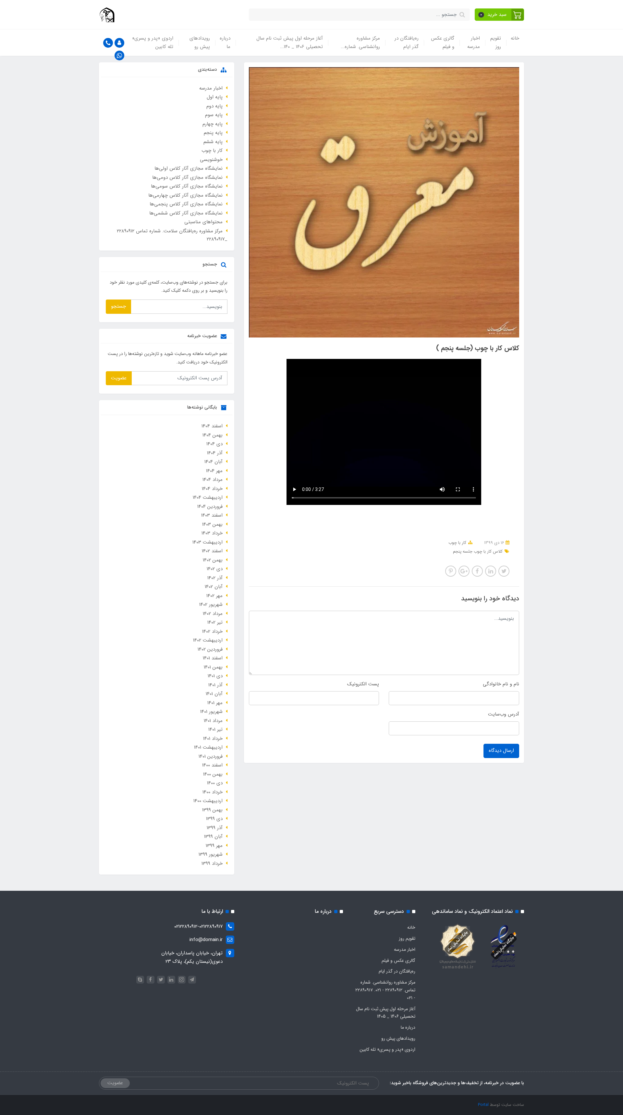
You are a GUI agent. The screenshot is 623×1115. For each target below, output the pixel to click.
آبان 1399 (213, 836)
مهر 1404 (214, 471)
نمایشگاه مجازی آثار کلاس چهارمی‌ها (185, 195)
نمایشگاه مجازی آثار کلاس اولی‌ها (188, 168)
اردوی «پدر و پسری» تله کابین (152, 42)
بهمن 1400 (213, 774)
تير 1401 (215, 729)
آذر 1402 (215, 578)
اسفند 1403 (212, 515)
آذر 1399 (215, 828)
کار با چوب (457, 542)
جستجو (118, 306)
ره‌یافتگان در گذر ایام (407, 42)
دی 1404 (214, 444)
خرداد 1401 (213, 738)
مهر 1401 (215, 703)
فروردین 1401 (211, 756)
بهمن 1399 (212, 810)
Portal (483, 1104)
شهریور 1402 (211, 604)
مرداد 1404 (212, 480)
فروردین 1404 (210, 506)
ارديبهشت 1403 (207, 542)
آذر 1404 (215, 453)
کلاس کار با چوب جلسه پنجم (478, 551)
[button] (499, 14)
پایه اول (215, 97)
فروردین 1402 (210, 649)
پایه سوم (214, 115)
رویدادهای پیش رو (199, 42)
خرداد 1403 (212, 533)
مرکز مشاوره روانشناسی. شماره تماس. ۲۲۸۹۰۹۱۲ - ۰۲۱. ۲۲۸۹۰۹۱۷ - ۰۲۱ (385, 990)
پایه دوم (214, 106)
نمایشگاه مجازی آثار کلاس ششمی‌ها (186, 213)
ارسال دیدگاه (501, 750)
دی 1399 (214, 819)
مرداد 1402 (213, 614)
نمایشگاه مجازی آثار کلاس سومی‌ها (187, 186)
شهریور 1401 (211, 712)
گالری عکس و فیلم (442, 42)
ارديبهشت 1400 (208, 801)
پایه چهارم (212, 124)
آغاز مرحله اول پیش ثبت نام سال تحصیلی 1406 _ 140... (289, 42)
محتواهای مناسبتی (203, 222)
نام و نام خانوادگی (501, 684)
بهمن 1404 (212, 435)
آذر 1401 (215, 685)
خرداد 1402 (212, 631)
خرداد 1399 (212, 863)
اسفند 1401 (213, 658)
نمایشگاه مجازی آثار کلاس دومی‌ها (187, 177)
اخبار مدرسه (473, 42)
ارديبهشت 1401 (208, 747)
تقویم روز (495, 42)
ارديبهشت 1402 (208, 640)
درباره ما (225, 42)
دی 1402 (215, 569)
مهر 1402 (214, 596)
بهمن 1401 (213, 667)
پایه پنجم (213, 133)
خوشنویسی (211, 160)
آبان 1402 (214, 587)
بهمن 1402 (213, 560)
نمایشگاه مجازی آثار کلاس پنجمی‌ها (186, 204)
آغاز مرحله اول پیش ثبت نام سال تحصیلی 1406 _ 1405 (385, 1012)
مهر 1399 (214, 846)
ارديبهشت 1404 (208, 497)
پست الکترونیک (363, 684)
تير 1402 (215, 622)
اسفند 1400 (212, 765)
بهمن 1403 (212, 524)
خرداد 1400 (212, 792)
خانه (515, 38)
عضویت (119, 378)
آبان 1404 (213, 462)
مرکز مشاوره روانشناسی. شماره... (360, 42)
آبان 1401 (214, 694)
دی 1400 (215, 783)
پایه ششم (213, 142)
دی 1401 (215, 676)
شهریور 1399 (211, 854)
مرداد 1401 (213, 721)
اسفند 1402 (212, 551)
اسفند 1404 (212, 426)
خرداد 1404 (212, 489)
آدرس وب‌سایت (503, 714)
